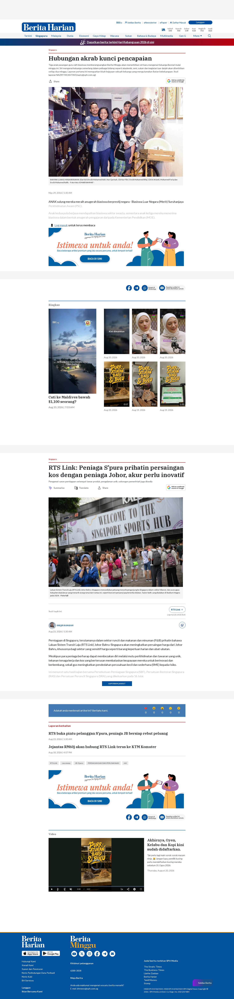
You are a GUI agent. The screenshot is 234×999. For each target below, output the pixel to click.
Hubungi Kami (29, 961)
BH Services (28, 980)
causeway (66, 763)
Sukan (128, 35)
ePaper (163, 22)
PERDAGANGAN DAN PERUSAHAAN (103, 763)
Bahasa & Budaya (146, 35)
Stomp (147, 983)
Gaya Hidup (99, 35)
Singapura (41, 35)
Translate (84, 487)
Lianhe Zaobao (151, 973)
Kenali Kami (27, 965)
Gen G (182, 35)
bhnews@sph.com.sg (87, 988)
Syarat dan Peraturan (32, 969)
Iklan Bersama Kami (32, 991)
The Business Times (154, 970)
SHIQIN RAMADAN (65, 625)
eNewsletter (150, 22)
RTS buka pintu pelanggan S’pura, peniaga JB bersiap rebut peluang (108, 733)
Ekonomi (84, 35)
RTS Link (53, 763)
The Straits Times (153, 966)
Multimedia (166, 35)
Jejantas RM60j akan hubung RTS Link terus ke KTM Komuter (102, 747)
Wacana (114, 35)
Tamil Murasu (150, 980)
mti (125, 763)
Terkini (28, 35)
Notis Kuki (27, 976)
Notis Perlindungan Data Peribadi (38, 972)
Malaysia (56, 35)
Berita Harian (150, 976)
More (196, 35)
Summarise (59, 487)
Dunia (70, 35)
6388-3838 (75, 970)
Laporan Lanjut (117, 683)
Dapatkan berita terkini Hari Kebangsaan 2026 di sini (120, 42)
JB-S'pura (79, 763)
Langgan (200, 22)
